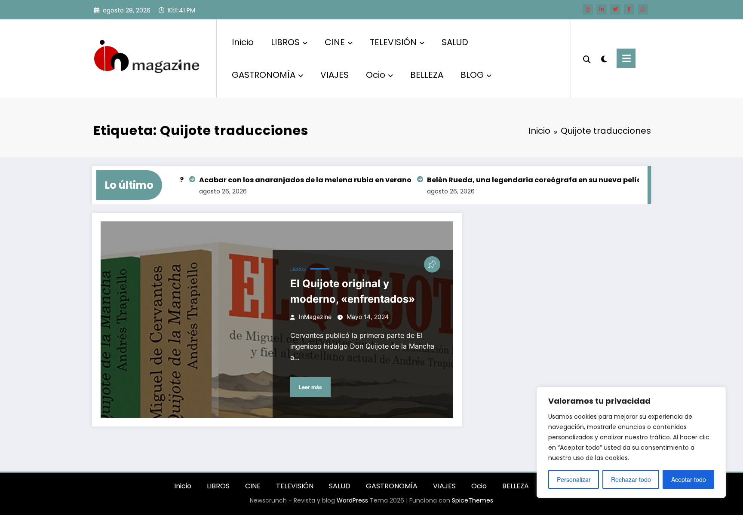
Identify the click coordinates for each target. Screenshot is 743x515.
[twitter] (615, 9)
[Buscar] (587, 58)
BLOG (472, 75)
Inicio (243, 42)
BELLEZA (426, 75)
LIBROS (285, 42)
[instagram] (588, 9)
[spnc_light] (604, 58)
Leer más (310, 387)
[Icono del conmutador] (626, 58)
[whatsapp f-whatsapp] (643, 9)
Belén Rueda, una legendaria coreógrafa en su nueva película (530, 180)
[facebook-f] (629, 9)
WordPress (352, 500)
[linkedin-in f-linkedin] (601, 9)
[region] (631, 442)
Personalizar (574, 479)
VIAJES (334, 75)
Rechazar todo (631, 479)
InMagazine (315, 316)
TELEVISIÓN (393, 42)
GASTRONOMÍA (263, 75)
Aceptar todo (688, 479)
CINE (335, 42)
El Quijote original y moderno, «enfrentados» (352, 291)
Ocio (375, 75)
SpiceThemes (472, 500)
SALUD (455, 42)
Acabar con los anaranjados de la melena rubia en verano (295, 180)
